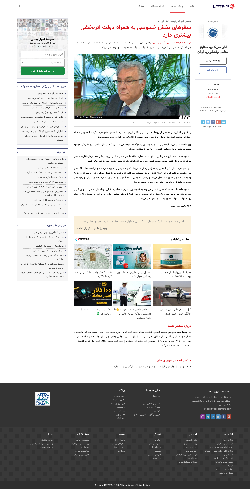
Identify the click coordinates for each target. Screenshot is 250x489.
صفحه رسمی (211, 60)
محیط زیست (192, 458)
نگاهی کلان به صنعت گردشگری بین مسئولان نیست (42, 117)
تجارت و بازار (169, 367)
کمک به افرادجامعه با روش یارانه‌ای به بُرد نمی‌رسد (42, 122)
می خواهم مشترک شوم (43, 71)
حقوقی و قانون (191, 451)
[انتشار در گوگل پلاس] (218, 122)
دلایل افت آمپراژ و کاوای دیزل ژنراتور (49, 232)
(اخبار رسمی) (158, 43)
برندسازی (121, 407)
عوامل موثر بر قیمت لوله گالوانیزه (50, 246)
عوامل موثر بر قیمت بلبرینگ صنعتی (48, 250)
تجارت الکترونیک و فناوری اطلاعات (219, 451)
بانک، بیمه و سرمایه (224, 469)
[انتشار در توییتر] (208, 122)
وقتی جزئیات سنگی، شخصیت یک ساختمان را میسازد (45, 239)
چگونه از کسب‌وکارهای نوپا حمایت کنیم (47, 107)
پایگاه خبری (177, 6)
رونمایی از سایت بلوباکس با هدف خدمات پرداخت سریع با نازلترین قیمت (43, 193)
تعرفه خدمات (157, 6)
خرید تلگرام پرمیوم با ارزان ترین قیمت (48, 200)
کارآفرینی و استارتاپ (124, 367)
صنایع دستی (156, 458)
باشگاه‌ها (121, 451)
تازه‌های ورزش (119, 440)
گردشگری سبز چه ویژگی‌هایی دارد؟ (49, 112)
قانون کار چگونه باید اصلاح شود (50, 93)
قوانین (157, 411)
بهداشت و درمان (190, 443)
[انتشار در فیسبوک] (213, 122)
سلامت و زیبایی (82, 440)
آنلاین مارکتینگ (118, 400)
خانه (192, 6)
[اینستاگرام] (202, 416)
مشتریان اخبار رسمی (151, 403)
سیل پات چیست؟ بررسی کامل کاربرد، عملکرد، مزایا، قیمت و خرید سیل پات (42, 274)
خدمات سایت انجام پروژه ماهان (51, 177)
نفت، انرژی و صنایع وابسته (221, 447)
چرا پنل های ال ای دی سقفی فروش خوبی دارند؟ (44, 213)
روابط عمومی (119, 396)
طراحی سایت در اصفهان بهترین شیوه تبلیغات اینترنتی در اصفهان (45, 161)
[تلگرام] (208, 416)
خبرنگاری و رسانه (118, 403)
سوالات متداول (153, 407)
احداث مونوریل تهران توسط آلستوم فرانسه (45, 98)
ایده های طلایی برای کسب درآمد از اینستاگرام (45, 172)
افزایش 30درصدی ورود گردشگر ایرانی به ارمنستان (42, 131)
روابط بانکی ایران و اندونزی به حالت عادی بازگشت (42, 103)
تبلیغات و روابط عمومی (187, 462)
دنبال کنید (211, 70)
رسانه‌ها (158, 440)
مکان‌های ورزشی (118, 443)
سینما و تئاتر (156, 447)
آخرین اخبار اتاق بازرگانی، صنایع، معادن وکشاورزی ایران (42, 86)
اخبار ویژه (61, 152)
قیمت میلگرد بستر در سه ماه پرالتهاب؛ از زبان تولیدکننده (45, 257)
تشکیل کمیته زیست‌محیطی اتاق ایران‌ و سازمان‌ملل (42, 126)
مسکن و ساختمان (226, 473)
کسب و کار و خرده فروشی (148, 367)
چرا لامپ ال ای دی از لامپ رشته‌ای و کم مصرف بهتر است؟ (42, 206)
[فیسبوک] (223, 416)
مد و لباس (85, 447)
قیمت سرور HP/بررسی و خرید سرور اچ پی (46, 182)
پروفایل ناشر (100, 229)
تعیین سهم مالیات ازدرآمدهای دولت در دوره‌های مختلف (44, 138)
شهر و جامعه (191, 447)
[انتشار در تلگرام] (203, 122)
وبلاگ (141, 6)
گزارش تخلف (84, 229)
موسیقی (157, 451)
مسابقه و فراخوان (46, 447)
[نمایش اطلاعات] (213, 97)
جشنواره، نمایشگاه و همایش (41, 443)
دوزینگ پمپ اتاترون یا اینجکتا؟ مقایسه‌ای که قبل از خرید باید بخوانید (42, 266)
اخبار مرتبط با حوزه (56, 226)
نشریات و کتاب (155, 443)
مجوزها (157, 400)
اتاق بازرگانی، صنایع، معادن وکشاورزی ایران (212, 49)
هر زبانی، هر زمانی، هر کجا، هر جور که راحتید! (45, 186)
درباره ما (156, 396)
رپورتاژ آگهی (120, 418)
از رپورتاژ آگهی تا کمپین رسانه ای (147, 414)
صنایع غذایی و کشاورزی (223, 462)
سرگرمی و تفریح (82, 451)
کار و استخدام (227, 465)
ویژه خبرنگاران (119, 411)
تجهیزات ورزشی (118, 447)
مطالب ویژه (120, 414)
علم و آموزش (191, 440)
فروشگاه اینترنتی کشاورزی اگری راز (49, 168)
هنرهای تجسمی (154, 454)
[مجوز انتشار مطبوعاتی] (42, 400)
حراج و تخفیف (47, 440)
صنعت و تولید (184, 367)
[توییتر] (218, 416)
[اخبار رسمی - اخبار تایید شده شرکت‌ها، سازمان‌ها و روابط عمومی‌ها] (224, 6)
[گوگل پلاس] (229, 416)
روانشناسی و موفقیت (80, 443)
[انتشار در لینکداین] (223, 122)
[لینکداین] (213, 416)
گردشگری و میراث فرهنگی (186, 454)
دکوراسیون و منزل (81, 454)
